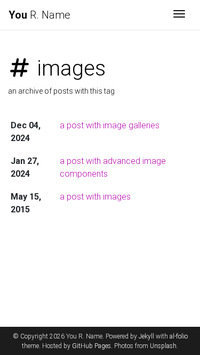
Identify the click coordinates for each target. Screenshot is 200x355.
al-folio (179, 336)
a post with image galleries (109, 125)
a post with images (95, 197)
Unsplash (163, 346)
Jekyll (146, 336)
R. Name (39, 15)
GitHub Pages (91, 346)
